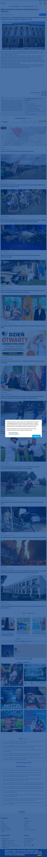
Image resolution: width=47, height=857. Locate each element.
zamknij (39, 855)
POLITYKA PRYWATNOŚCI (14, 434)
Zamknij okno (36, 436)
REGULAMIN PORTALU (13, 432)
